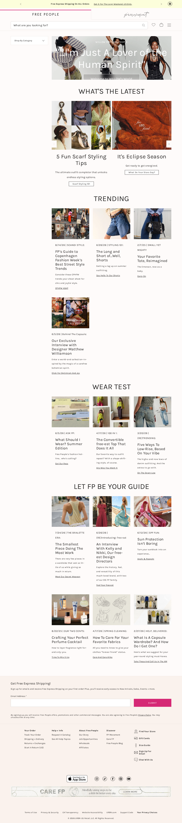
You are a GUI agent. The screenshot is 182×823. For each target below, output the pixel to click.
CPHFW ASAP (61, 288)
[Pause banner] (170, 4)
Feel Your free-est (105, 585)
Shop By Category (23, 40)
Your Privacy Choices (147, 812)
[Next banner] (161, 4)
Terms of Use (31, 812)
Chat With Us (146, 760)
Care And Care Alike (103, 657)
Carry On (141, 276)
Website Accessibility (92, 812)
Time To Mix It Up (60, 657)
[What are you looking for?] (144, 25)
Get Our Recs (61, 463)
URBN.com (111, 812)
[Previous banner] (21, 4)
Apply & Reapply (145, 559)
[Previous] (55, 144)
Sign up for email (145, 752)
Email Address (18, 696)
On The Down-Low (146, 473)
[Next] (168, 144)
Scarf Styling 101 (81, 184)
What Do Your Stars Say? (142, 172)
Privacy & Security (49, 812)
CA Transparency (70, 812)
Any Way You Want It (107, 468)
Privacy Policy (144, 715)
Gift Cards (144, 738)
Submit (152, 703)
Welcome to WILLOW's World (111, 79)
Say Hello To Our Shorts (108, 275)
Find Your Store (147, 731)
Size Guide (144, 745)
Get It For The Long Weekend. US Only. (113, 4)
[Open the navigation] (169, 25)
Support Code (126, 812)
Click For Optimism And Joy (66, 373)
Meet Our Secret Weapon (67, 576)
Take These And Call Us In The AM (150, 661)
